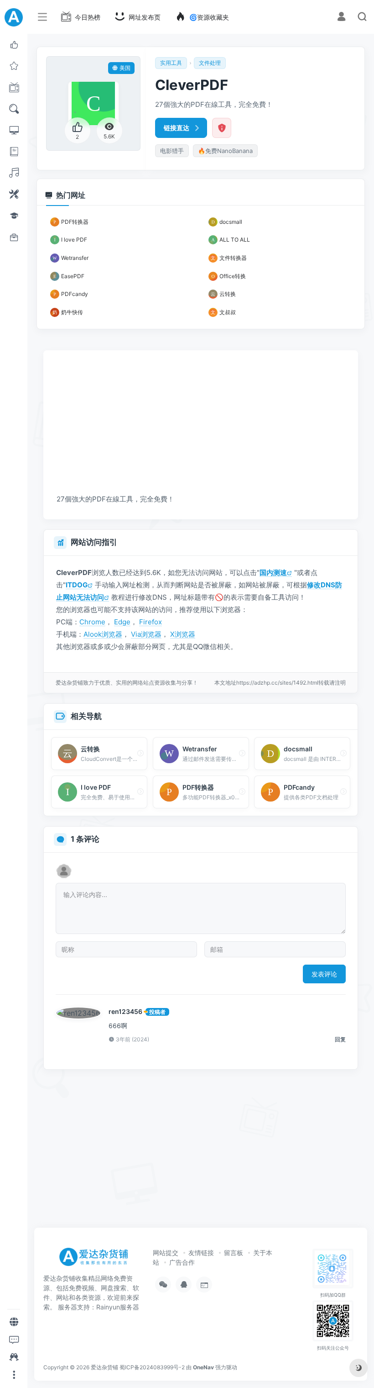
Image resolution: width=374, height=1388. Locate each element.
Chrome (92, 621)
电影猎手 (172, 150)
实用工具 (171, 62)
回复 (340, 1039)
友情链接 (201, 1252)
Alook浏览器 (102, 634)
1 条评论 (85, 839)
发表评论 (324, 974)
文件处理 (210, 62)
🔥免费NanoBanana (225, 150)
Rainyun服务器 (117, 1307)
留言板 (233, 1252)
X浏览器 (182, 634)
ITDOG (77, 585)
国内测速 (273, 572)
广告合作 (182, 1262)
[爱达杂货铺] (97, 1259)
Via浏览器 (146, 634)
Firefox (150, 621)
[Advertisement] (181, 415)
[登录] (341, 17)
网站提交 (165, 1252)
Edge (122, 621)
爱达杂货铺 (104, 1367)
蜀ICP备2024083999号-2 (152, 1367)
